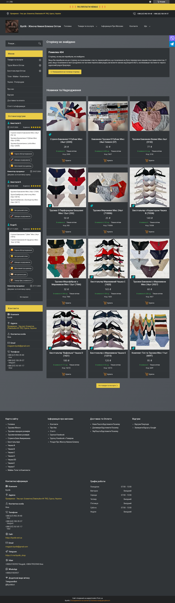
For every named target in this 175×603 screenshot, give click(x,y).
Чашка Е (11, 463)
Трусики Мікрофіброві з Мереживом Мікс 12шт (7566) (66, 283)
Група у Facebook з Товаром (61, 438)
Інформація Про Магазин (112, 26)
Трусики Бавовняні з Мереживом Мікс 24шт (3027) (149, 283)
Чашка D (11, 456)
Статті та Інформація (16, 106)
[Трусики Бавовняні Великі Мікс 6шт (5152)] (149, 116)
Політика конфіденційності (100, 600)
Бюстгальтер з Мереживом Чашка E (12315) (108, 354)
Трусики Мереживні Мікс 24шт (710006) (108, 211)
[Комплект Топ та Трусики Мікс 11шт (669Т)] (149, 330)
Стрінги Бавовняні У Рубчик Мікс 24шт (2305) (66, 140)
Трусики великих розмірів (18, 435)
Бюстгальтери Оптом (16, 71)
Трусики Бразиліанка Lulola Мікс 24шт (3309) (23, 144)
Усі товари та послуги (107, 385)
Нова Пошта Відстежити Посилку (106, 424)
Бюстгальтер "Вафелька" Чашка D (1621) (66, 354)
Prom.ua (100, 598)
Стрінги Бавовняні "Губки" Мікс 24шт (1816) (25, 235)
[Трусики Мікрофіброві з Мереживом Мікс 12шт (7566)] (66, 258)
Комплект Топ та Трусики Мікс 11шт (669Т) (149, 354)
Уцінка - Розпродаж (15, 82)
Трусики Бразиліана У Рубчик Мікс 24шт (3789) (24, 139)
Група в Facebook (57, 435)
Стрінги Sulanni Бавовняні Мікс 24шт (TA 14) (25, 134)
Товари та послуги (86, 26)
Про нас (10, 89)
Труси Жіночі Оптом (15, 65)
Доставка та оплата (15, 100)
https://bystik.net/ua (14, 538)
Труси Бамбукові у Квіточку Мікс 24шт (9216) (23, 196)
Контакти (134, 26)
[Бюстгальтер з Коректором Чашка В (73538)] (149, 187)
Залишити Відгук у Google (145, 428)
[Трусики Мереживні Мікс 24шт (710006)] (108, 187)
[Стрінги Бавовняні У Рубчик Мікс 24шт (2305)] (66, 116)
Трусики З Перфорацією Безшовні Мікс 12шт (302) (66, 211)
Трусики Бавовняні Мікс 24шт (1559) (25, 192)
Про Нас (53, 428)
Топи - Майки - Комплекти (18, 76)
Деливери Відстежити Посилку (105, 428)
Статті (52, 431)
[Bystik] (12, 26)
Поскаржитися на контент (79, 600)
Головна (67, 26)
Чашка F (11, 467)
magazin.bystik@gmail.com (18, 346)
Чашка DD (12, 460)
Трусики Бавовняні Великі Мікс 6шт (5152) (149, 140)
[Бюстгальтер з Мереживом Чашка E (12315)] (108, 330)
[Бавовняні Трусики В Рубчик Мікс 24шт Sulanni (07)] (108, 116)
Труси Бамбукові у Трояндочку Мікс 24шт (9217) (24, 201)
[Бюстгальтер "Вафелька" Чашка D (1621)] (66, 330)
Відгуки (10, 95)
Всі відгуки (24, 297)
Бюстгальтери (14, 442)
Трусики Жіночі (14, 428)
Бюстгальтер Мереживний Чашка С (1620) (108, 283)
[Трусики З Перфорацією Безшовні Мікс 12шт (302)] (66, 187)
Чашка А (11, 445)
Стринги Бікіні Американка (19, 438)
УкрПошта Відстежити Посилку (105, 431)
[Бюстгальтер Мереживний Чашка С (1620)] (108, 258)
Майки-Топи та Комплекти (19, 470)
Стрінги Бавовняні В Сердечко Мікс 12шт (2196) (24, 241)
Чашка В (11, 449)
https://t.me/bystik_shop (16, 555)
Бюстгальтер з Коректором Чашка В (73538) (149, 211)
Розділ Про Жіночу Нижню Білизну (64, 442)
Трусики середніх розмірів (19, 431)
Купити (68, 160)
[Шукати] (40, 43)
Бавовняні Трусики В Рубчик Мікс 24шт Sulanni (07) (108, 140)
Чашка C (11, 452)
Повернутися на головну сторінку (66, 72)
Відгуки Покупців (142, 424)
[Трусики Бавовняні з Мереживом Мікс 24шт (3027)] (149, 258)
